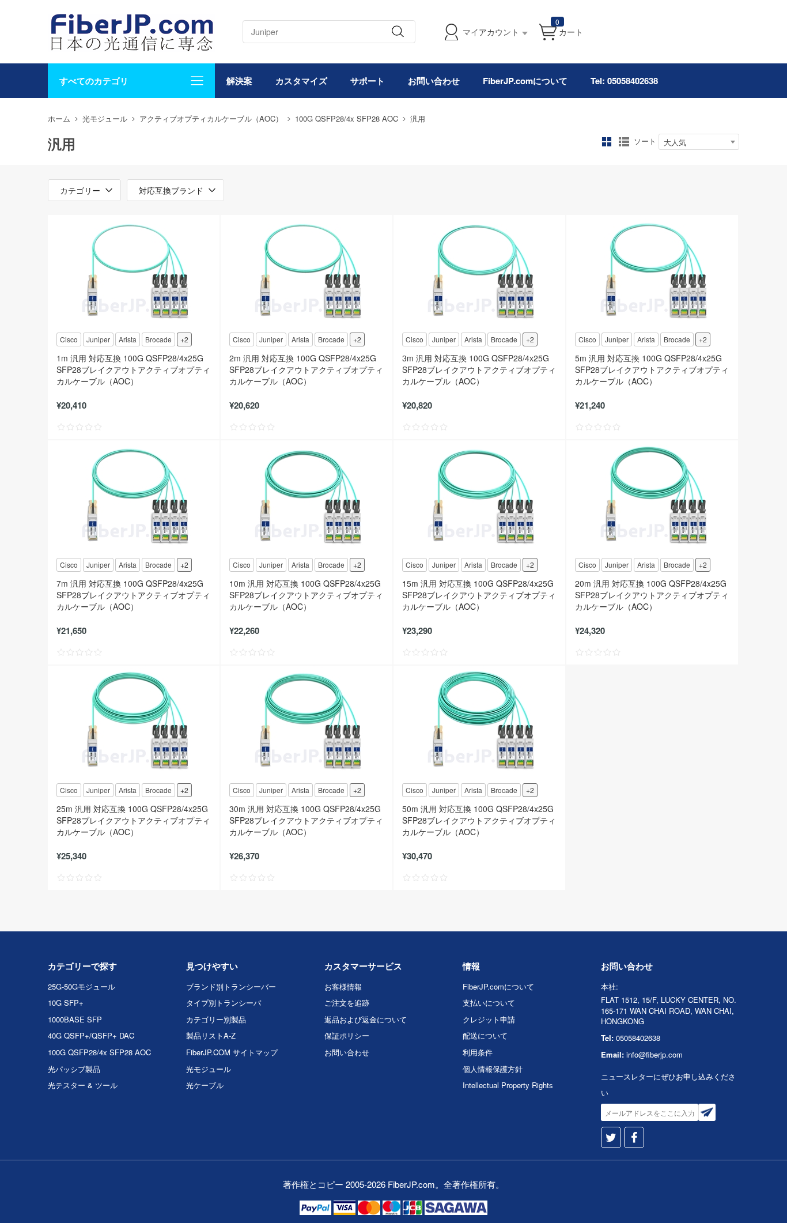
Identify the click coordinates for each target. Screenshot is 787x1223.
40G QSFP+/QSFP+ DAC (91, 1035)
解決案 (239, 80)
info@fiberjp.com (654, 1054)
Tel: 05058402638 (624, 80)
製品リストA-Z (211, 1035)
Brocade (158, 339)
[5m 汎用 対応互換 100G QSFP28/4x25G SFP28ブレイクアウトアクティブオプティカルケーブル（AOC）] (652, 272)
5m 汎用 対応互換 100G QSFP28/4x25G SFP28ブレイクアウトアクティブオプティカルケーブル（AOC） (652, 369)
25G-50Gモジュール (81, 986)
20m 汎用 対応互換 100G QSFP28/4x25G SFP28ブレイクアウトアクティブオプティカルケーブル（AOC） (652, 594)
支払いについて (489, 1002)
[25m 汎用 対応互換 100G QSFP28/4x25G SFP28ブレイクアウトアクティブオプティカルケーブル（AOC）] (134, 723)
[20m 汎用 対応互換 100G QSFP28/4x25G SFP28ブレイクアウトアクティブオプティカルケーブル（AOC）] (652, 498)
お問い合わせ (434, 80)
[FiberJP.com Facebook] (634, 1137)
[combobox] (699, 142)
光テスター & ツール (83, 1084)
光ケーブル (205, 1084)
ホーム (59, 118)
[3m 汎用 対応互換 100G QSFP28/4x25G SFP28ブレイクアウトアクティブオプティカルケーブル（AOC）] (479, 272)
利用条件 (478, 1052)
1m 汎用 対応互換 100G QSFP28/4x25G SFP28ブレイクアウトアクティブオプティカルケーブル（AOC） (133, 369)
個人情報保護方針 (493, 1068)
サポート (367, 80)
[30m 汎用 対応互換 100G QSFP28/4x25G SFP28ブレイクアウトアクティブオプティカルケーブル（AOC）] (306, 723)
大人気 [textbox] (675, 142)
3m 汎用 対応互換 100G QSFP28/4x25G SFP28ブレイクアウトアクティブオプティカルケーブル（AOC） (479, 369)
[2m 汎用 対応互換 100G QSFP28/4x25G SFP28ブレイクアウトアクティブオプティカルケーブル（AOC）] (306, 272)
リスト (624, 141)
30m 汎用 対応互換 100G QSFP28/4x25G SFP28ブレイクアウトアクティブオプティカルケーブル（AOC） (306, 820)
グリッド (606, 141)
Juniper (98, 339)
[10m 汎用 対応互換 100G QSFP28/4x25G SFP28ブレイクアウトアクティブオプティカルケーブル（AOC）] (306, 498)
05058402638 (638, 1037)
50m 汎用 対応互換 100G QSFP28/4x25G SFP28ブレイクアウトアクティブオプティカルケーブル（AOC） (479, 820)
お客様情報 (343, 986)
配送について (485, 1035)
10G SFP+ (66, 1002)
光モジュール (104, 118)
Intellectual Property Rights (508, 1084)
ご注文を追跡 (346, 1002)
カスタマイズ (301, 80)
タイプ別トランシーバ (223, 1002)
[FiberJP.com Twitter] (611, 1137)
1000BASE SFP (75, 1019)
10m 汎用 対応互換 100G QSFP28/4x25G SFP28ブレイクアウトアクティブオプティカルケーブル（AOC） (306, 594)
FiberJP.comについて (525, 80)
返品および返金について (365, 1019)
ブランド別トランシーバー (231, 986)
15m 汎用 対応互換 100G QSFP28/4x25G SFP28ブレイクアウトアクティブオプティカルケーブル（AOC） (479, 594)
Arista (128, 339)
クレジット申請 (489, 1019)
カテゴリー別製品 (216, 1019)
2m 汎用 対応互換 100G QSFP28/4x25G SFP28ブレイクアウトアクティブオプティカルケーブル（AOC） (306, 369)
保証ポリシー (346, 1035)
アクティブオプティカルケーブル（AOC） (211, 118)
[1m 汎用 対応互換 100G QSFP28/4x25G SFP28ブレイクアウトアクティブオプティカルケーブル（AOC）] (134, 272)
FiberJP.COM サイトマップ (232, 1052)
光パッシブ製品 (74, 1068)
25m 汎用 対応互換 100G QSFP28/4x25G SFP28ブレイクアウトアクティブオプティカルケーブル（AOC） (133, 820)
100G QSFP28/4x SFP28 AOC (346, 118)
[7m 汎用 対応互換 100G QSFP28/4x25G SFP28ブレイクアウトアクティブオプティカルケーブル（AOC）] (134, 498)
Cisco (69, 339)
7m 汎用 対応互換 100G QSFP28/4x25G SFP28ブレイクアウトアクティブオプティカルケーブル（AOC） (133, 594)
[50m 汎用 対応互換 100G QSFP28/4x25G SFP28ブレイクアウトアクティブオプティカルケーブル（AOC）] (479, 723)
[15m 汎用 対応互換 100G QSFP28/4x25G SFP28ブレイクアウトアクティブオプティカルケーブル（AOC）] (479, 498)
